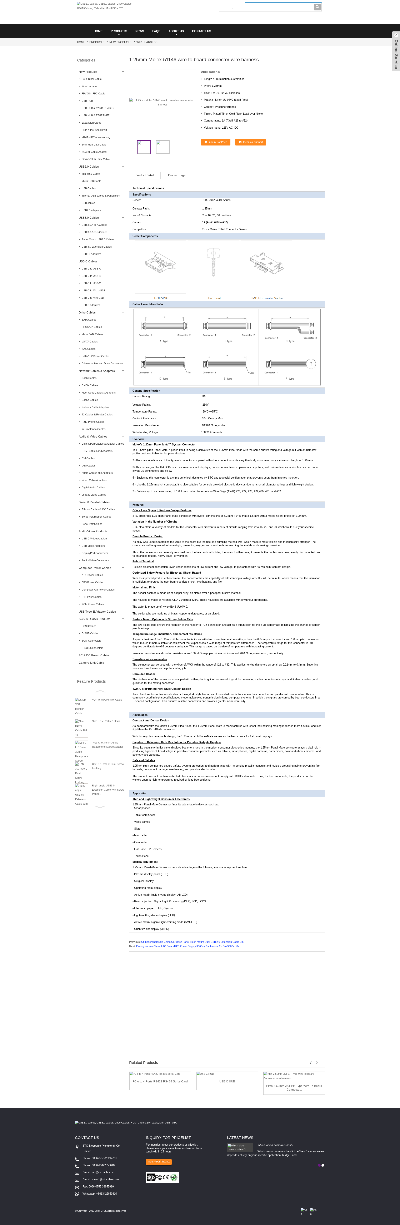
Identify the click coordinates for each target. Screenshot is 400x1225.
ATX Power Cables (92, 575)
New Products (120, 42)
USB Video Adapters (93, 545)
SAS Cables (88, 348)
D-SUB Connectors (92, 648)
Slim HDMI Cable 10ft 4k (106, 721)
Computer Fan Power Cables (98, 589)
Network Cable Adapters (95, 407)
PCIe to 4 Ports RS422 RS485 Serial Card (160, 1081)
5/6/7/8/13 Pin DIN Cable (96, 159)
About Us (176, 31)
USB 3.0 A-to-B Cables (94, 232)
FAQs (156, 31)
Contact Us (201, 31)
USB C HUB (227, 1081)
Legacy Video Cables (94, 494)
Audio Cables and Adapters (97, 472)
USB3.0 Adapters (91, 254)
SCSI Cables (89, 626)
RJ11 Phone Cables (93, 421)
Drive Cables (87, 312)
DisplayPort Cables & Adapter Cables (103, 443)
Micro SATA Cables (92, 334)
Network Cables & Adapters (97, 370)
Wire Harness (147, 42)
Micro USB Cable (91, 181)
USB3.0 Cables (89, 217)
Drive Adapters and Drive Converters (102, 363)
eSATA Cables (90, 341)
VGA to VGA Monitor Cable (107, 699)
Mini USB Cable (91, 173)
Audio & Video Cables (93, 436)
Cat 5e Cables (90, 385)
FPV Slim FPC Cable (93, 93)
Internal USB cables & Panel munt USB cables (101, 199)
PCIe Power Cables (93, 604)
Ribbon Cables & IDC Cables (98, 509)
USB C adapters (91, 305)
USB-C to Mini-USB (93, 297)
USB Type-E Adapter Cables (97, 611)
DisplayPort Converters (95, 553)
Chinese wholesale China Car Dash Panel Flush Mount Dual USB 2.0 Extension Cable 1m (192, 941)
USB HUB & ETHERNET (95, 115)
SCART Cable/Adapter (94, 151)
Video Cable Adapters (94, 480)
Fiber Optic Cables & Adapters (99, 392)
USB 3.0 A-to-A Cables (94, 224)
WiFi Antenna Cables (93, 429)
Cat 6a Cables (90, 400)
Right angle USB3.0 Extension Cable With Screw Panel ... (108, 789)
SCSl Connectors (91, 640)
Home (98, 31)
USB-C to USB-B (91, 276)
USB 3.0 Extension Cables (97, 246)
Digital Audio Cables (93, 487)
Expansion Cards (91, 122)
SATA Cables (89, 319)
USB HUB (87, 100)
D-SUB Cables (90, 633)
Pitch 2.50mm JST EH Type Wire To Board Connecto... (294, 1087)
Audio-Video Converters (95, 560)
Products (119, 31)
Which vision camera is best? (275, 1145)
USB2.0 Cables (89, 166)
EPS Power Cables (92, 582)
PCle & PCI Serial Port (94, 130)
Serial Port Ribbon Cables (96, 516)
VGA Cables (88, 465)
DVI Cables (88, 458)
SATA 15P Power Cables (95, 356)
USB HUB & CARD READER (98, 108)
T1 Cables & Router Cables (97, 414)
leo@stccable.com (103, 1172)
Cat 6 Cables (89, 378)
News (139, 31)
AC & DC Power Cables (94, 655)
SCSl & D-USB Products (94, 619)
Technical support (253, 142)
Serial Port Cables (92, 524)
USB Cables (89, 188)
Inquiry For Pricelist (159, 1161)
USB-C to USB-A (91, 268)
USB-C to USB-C (91, 283)
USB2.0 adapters (91, 210)
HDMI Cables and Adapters (97, 451)
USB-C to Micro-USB (93, 290)
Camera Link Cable (91, 662)
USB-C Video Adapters (95, 538)
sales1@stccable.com (105, 1179)
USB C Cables (88, 261)
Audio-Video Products (93, 531)
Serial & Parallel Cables (94, 502)
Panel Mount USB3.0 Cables (98, 239)
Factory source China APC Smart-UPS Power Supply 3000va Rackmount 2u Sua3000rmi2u (188, 946)
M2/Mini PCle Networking (96, 137)
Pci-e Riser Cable (92, 79)
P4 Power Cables (91, 597)
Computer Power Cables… (96, 567)
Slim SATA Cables (92, 327)
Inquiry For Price (218, 142)
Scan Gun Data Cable (94, 144)
